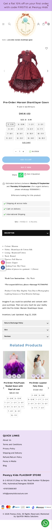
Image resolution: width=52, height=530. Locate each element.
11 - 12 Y (9, 138)
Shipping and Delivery (12, 453)
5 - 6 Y (30, 129)
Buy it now (26, 167)
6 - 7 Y (40, 129)
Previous (4, 71)
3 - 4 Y (10, 129)
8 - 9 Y (20, 133)
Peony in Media (9, 461)
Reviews (7, 336)
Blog (5, 465)
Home (4, 40)
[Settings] (48, 24)
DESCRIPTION (9, 233)
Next (47, 71)
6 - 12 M (21, 124)
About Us (7, 440)
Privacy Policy (9, 448)
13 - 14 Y (31, 138)
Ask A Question (33, 174)
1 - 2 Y (31, 124)
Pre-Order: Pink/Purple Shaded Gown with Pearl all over (14, 386)
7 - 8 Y (10, 133)
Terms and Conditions (12, 444)
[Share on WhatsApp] (21, 175)
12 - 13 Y (20, 138)
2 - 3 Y (40, 124)
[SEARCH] (9, 24)
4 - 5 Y (20, 129)
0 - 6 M (10, 124)
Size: (26, 119)
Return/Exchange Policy (13, 323)
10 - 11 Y (41, 133)
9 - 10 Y (30, 133)
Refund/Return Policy (12, 457)
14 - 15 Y (42, 138)
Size (6, 329)
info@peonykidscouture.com (15, 493)
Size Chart (26, 142)
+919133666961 (10, 488)
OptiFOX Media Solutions (27, 516)
